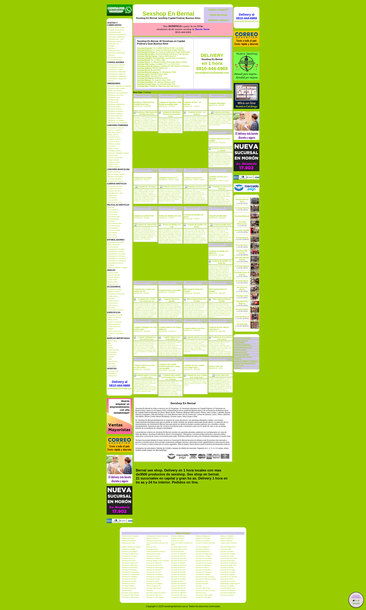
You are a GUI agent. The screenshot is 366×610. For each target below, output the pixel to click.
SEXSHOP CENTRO (241, 355)
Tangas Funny (113, 164)
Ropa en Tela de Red (115, 157)
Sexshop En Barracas (178, 565)
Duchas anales (113, 273)
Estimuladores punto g (115, 263)
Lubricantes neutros (115, 41)
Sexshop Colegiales (145, 82)
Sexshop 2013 (151, 547)
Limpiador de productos (116, 30)
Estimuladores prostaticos (117, 260)
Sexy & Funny (113, 361)
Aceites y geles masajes (116, 27)
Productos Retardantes (116, 333)
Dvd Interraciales (114, 226)
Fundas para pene (114, 326)
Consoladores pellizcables (117, 72)
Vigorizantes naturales (115, 310)
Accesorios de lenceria (116, 128)
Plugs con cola (113, 284)
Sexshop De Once (128, 558)
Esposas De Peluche (178, 586)
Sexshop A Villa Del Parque (155, 551)
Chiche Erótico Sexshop (130, 536)
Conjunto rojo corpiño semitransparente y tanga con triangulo (169, 366)
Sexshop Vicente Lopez (146, 84)
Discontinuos (112, 373)
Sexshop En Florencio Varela (206, 579)
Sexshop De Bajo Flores (130, 554)
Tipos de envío (218, 14)
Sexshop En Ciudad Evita (130, 574)
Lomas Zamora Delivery (228, 543)
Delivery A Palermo (226, 538)
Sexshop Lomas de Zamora (148, 66)
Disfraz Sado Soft (216, 366)
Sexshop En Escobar (129, 579)
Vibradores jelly (113, 100)
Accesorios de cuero (115, 186)
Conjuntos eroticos (114, 139)
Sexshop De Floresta (178, 556)
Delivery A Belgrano (177, 536)
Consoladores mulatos (116, 69)
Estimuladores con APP (116, 242)
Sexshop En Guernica (228, 581)
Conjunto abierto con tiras (194, 328)
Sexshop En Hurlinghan (154, 583)
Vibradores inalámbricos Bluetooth (120, 86)
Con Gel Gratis (113, 371)
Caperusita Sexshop (153, 554)
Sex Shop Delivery (128, 586)
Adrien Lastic (112, 341)
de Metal (111, 265)
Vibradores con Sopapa (116, 120)
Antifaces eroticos (114, 291)
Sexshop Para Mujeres (242, 303)
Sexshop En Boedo (227, 567)
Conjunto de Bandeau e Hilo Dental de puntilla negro (170, 103)
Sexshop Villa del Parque (147, 56)
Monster (111, 81)
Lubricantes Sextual (115, 60)
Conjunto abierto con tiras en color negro (144, 366)
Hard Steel (111, 364)
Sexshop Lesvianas (227, 595)
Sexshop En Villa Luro (153, 595)
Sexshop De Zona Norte (228, 558)
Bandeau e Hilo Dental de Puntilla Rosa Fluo (144, 103)
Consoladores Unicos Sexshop (157, 536)
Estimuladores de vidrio (116, 251)
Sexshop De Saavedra (179, 558)
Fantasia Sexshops (128, 543)
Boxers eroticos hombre (116, 174)
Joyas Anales (112, 279)
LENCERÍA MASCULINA (243, 347)
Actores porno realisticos (116, 65)
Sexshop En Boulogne (129, 570)
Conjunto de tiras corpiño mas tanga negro (194, 366)
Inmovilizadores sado (115, 193)
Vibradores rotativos (115, 118)
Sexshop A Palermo (202, 549)
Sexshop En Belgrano (203, 565)
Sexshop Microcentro (146, 54)
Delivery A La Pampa (203, 538)
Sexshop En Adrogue (227, 560)
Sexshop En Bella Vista (228, 565)
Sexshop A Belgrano (202, 547)
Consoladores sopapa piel (117, 78)
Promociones (112, 376)
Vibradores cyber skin (115, 95)
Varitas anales (113, 282)
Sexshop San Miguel (178, 590)
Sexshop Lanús (143, 74)
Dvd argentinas (113, 210)
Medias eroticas (113, 148)
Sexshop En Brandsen (154, 570)
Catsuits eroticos (114, 137)
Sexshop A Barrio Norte (179, 547)
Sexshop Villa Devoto (153, 588)
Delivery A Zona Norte (153, 540)
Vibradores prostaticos (116, 111)
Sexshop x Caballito (227, 586)
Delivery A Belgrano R (203, 536)
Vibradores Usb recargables (118, 123)
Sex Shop (149, 590)
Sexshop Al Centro (177, 551)
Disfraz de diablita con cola (170, 216)
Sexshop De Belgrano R (204, 554)
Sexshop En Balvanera (130, 565)
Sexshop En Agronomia (130, 563)
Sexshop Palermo (144, 50)
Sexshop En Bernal (168, 13)
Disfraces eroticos (114, 144)
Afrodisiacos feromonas (116, 294)
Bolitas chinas (113, 319)
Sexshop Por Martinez (228, 590)
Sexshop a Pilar (225, 549)
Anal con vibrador (114, 275)
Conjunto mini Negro (217, 103)
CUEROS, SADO (240, 350)
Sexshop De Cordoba (129, 556)
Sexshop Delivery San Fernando (157, 560)
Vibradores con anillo (115, 315)
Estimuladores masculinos (117, 258)
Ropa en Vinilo (113, 155)
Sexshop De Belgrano (178, 554)
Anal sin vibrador (114, 277)
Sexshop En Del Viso (178, 577)
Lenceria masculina (114, 179)
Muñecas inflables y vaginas (118, 267)
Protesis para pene (114, 331)
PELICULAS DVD (240, 352)
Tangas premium (114, 162)
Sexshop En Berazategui (154, 567)
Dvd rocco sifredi (114, 230)
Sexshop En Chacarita (203, 572)
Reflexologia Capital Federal (230, 583)
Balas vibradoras (114, 244)
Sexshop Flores (143, 62)
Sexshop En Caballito (203, 570)
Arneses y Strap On (115, 322)
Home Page (137, 92)
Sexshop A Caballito (128, 549)
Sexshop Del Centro (129, 560)
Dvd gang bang (113, 219)
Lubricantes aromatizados (117, 34)
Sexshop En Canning (227, 570)
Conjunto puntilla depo (218, 216)
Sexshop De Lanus (227, 556)
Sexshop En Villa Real (178, 593)
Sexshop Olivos (143, 76)
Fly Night (111, 46)
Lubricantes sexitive (115, 57)
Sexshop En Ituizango (178, 583)
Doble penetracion (114, 324)
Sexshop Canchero (227, 551)
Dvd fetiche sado (114, 216)
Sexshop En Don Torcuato (205, 577)
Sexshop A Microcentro (179, 549)
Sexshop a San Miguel (129, 551)
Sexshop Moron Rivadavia (147, 72)
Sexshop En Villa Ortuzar (130, 595)
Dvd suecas (112, 235)
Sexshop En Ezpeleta (178, 579)
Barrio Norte (202, 29)
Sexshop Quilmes (144, 68)
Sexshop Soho (127, 590)
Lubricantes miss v (114, 50)
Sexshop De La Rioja (203, 556)
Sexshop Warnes (144, 80)
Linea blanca (112, 198)
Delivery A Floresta (177, 538)
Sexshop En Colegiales (130, 577)
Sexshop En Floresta (129, 581)
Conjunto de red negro (143, 178)
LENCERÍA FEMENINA (242, 345)
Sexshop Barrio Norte (146, 52)
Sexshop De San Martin (204, 558)
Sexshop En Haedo (128, 583)
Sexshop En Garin (152, 581)
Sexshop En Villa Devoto (130, 597)
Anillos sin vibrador (114, 317)
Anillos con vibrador (115, 90)
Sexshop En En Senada (228, 577)
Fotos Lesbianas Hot (153, 586)
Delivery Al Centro (177, 540)
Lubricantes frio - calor (116, 39)
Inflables (111, 329)
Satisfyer (111, 357)
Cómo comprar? (218, 9)
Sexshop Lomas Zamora (130, 593)
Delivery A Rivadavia (129, 540)
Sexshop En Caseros (153, 572)
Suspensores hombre (115, 181)
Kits (109, 335)
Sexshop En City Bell (227, 572)
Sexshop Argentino (202, 583)
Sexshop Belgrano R (203, 551)
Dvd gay (111, 221)
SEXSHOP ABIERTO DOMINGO (245, 361)
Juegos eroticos (113, 301)
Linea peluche (113, 200)
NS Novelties (112, 352)
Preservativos (113, 303)
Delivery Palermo (226, 540)
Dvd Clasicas (112, 232)
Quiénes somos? (218, 20)
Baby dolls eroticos (114, 132)
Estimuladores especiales (117, 254)
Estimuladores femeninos (116, 256)
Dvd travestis (112, 237)
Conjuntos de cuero (115, 188)
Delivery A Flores (152, 538)
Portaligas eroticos (114, 151)
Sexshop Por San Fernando (205, 590)
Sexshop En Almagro (178, 563)
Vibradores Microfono (115, 116)
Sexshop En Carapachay (130, 572)
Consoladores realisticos (116, 74)
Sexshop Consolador (129, 588)
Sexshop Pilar (142, 86)
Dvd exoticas (112, 214)
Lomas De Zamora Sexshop (205, 543)
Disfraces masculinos (115, 176)
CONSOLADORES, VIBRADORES (241, 342)
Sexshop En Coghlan (203, 574)
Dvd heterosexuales (115, 223)
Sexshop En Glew (202, 581)
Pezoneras (112, 307)
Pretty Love (112, 354)
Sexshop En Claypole (178, 574)
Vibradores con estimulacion (118, 93)
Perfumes (111, 55)
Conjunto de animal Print (144, 216)
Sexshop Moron (143, 70)
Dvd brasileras (113, 212)
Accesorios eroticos (115, 289)
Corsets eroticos (114, 141)
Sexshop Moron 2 (242, 317)
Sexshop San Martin (145, 78)
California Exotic (113, 350)
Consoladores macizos (116, 67)
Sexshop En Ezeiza (153, 579)
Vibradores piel (113, 102)
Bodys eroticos (113, 135)
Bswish (110, 348)
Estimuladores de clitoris (116, 249)
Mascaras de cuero (115, 202)
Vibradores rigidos (114, 106)
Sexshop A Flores (152, 549)
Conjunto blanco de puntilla (170, 290)
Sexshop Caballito (144, 58)
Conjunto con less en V (168, 178)
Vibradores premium (115, 109)
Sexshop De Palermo (153, 558)
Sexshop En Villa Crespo (154, 597)
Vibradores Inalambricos (116, 104)
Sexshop (199, 586)
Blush (110, 345)
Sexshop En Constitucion (155, 577)
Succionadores (113, 247)
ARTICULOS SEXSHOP (242, 338)
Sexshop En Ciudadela (154, 574)
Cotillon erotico (113, 296)
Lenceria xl (112, 146)
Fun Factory (112, 366)
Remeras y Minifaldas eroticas (118, 153)
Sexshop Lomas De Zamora (156, 593)
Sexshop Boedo (143, 60)
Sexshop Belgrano (144, 48)
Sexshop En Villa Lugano (204, 595)
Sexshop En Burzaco (178, 570)
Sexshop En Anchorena (204, 563)
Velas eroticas (113, 305)
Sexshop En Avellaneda (228, 563)
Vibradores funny (114, 97)
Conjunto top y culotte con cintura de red (144, 290)
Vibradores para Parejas (116, 88)
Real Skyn (111, 48)
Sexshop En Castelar (178, 572)
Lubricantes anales (114, 32)
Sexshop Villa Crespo (146, 64)
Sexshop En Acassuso (179, 560)
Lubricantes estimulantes (116, 37)
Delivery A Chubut (128, 538)
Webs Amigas (183, 533)
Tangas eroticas (113, 160)
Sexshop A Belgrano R (228, 547)
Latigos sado (112, 195)
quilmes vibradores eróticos (131, 547)
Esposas (111, 298)
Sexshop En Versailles (178, 597)
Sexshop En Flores (227, 579)
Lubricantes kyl (113, 44)
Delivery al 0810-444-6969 (119, 383)
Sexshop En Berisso (178, 567)
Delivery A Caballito (226, 536)
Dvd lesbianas (113, 228)
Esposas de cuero (114, 191)
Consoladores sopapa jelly (117, 76)
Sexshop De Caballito (227, 554)
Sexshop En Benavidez (130, 567)
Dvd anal (111, 207)
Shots (110, 359)
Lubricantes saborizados (116, 53)
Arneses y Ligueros (115, 130)
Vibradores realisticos (115, 113)
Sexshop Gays (201, 593)
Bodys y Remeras (114, 172)
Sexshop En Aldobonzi (154, 563)
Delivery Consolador (203, 540)
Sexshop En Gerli (177, 581)
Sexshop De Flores (153, 556)
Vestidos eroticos (114, 167)
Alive (109, 343)
